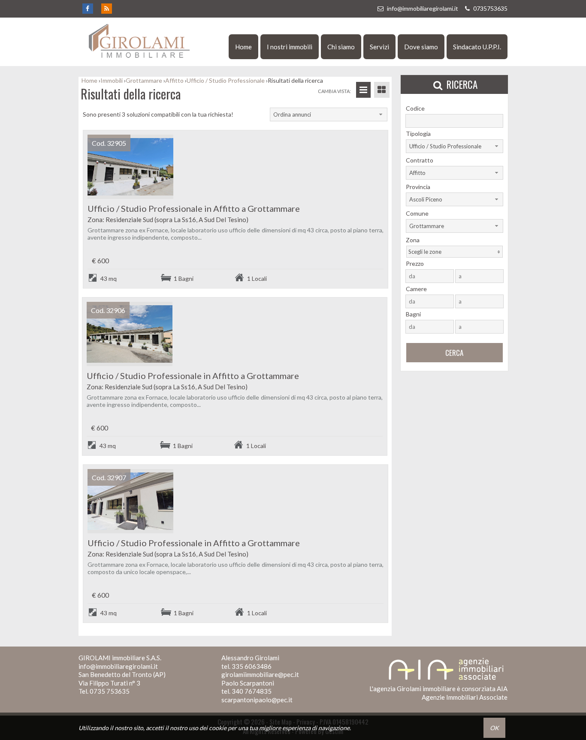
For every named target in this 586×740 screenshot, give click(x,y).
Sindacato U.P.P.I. (477, 47)
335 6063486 (252, 666)
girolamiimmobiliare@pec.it (260, 674)
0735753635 (489, 8)
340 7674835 (252, 691)
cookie (218, 727)
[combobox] (328, 114)
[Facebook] (87, 8)
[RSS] (106, 8)
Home (243, 47)
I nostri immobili (289, 47)
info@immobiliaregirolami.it (422, 8)
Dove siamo (421, 47)
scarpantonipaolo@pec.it (257, 700)
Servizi (379, 47)
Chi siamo (341, 47)
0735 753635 (110, 691)
